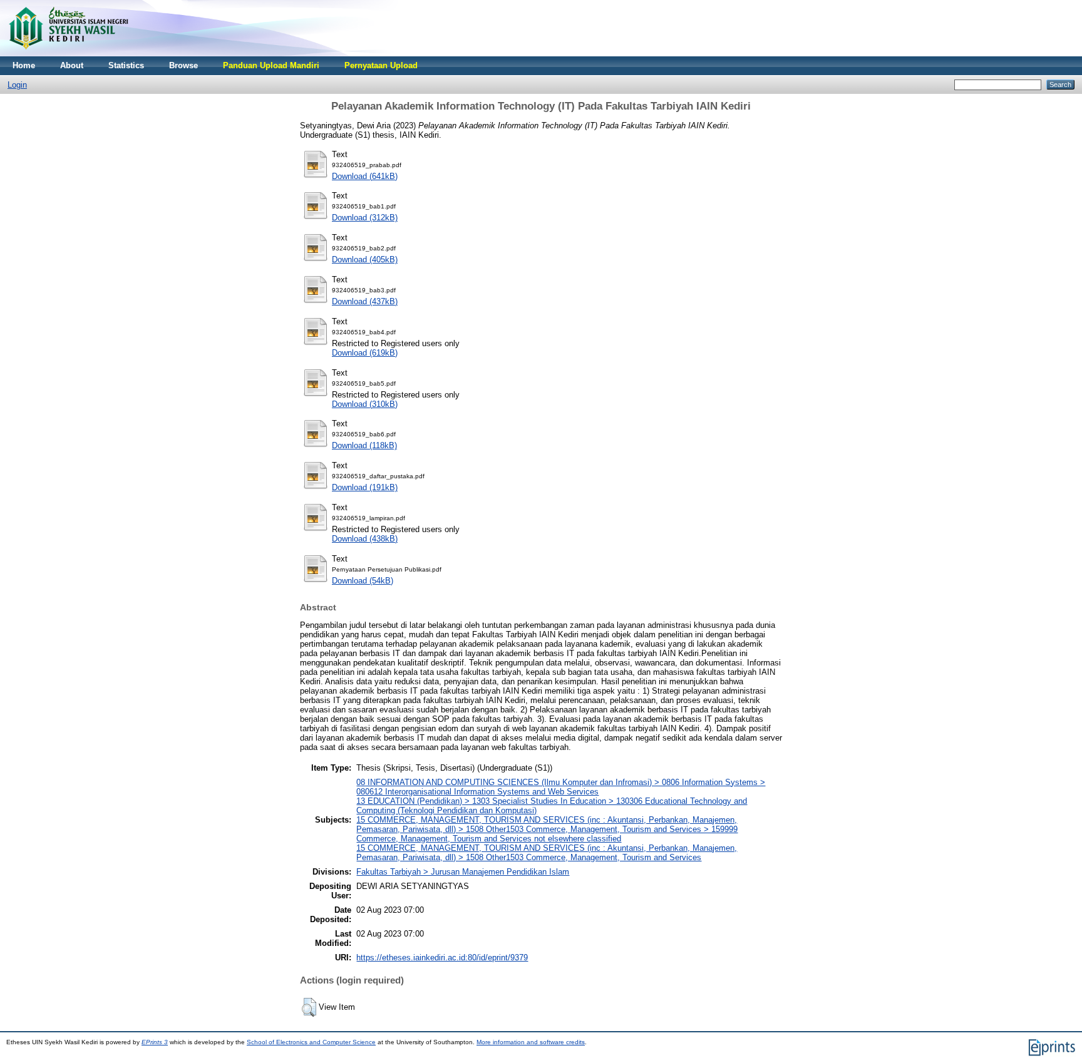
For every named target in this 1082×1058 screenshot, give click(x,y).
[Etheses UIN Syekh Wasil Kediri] (68, 53)
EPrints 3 (155, 1042)
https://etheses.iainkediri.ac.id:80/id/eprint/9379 (442, 957)
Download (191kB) (365, 487)
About (71, 65)
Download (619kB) (365, 352)
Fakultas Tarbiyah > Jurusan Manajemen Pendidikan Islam (462, 871)
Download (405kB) (365, 259)
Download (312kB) (365, 217)
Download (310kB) (365, 404)
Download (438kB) (365, 538)
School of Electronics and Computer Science (311, 1042)
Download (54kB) (362, 580)
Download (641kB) (365, 176)
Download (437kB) (365, 301)
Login (17, 85)
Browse (183, 65)
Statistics (126, 65)
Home (24, 65)
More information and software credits (531, 1042)
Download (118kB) (364, 445)
